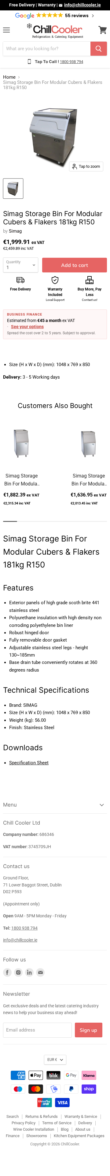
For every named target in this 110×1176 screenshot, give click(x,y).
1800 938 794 (71, 61)
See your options (27, 326)
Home (9, 77)
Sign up (88, 1030)
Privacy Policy (23, 1123)
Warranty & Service (80, 1116)
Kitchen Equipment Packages (79, 1135)
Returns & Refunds (41, 1116)
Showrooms (36, 1135)
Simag (15, 231)
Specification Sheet (29, 763)
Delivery (85, 1123)
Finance (13, 1135)
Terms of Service (57, 1123)
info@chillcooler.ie (82, 4)
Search (12, 1116)
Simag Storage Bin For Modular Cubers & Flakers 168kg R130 (21, 480)
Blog (64, 1129)
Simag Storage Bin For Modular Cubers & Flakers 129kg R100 (89, 480)
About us (82, 1129)
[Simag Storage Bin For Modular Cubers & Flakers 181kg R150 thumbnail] (13, 188)
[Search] (98, 49)
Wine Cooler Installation (33, 1129)
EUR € (52, 1060)
